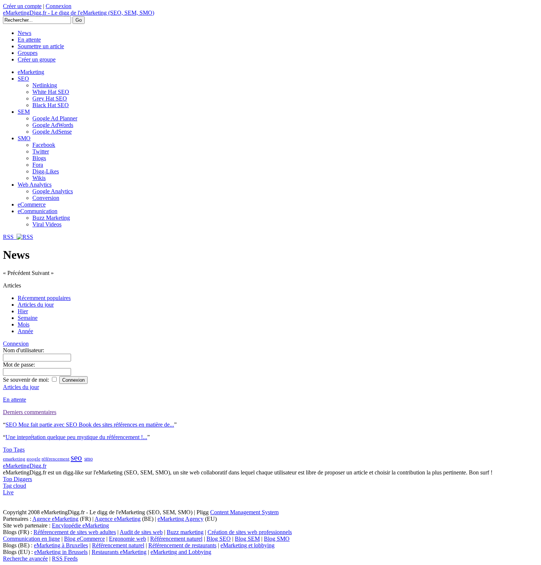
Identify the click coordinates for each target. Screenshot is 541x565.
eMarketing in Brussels (61, 552)
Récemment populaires (44, 298)
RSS (10, 237)
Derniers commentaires (29, 412)
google (33, 459)
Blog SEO (218, 539)
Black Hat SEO (50, 105)
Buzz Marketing (51, 218)
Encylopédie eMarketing (80, 525)
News (24, 33)
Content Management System (244, 512)
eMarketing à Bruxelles (61, 545)
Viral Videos (46, 224)
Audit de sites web (141, 532)
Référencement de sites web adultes (74, 532)
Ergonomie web (127, 539)
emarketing (14, 459)
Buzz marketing (185, 532)
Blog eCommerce (84, 539)
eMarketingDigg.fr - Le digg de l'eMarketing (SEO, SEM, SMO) (78, 13)
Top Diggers (17, 479)
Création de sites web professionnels (250, 532)
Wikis (39, 178)
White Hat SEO (50, 92)
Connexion (58, 6)
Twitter (40, 151)
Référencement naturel (176, 539)
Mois (23, 324)
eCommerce (32, 204)
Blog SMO (277, 539)
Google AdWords (52, 125)
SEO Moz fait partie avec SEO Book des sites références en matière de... (90, 424)
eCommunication (37, 211)
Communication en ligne (31, 539)
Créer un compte (22, 6)
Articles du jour (36, 304)
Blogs (39, 158)
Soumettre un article (41, 46)
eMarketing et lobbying (247, 545)
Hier (23, 311)
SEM (24, 112)
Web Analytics (35, 184)
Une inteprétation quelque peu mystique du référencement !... (76, 437)
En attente (29, 39)
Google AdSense (52, 131)
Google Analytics (52, 191)
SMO (24, 138)
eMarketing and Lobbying (181, 552)
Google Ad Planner (54, 118)
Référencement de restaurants (182, 545)
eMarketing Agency (181, 519)
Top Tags (14, 449)
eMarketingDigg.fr (24, 466)
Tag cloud (14, 486)
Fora (37, 165)
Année (25, 331)
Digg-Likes (45, 171)
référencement (56, 459)
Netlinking (44, 85)
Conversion (45, 198)
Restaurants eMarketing (119, 552)
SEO (23, 78)
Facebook (43, 145)
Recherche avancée (25, 558)
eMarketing (31, 72)
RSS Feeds (65, 558)
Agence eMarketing (55, 519)
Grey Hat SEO (49, 98)
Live (8, 492)
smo (88, 459)
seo (76, 457)
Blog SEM (247, 539)
